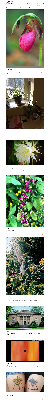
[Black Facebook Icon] (41, 3)
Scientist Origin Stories (24, 7)
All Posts (7, 7)
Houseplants (31, 7)
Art (36, 7)
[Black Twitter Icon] (43, 3)
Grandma (16, 7)
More (39, 7)
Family (11, 7)
